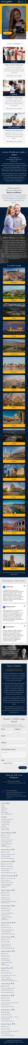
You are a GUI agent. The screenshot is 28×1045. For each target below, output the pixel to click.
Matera (14, 390)
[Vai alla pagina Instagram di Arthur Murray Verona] (13, 1010)
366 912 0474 (5, 925)
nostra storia (15, 572)
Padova (14, 461)
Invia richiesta (23, 767)
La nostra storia (5, 822)
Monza (14, 443)
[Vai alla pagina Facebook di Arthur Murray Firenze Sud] (14, 876)
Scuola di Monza (5, 937)
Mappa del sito (5, 829)
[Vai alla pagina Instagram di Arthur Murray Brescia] (13, 849)
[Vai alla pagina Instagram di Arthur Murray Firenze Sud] (16, 876)
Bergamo (14, 282)
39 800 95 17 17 (6, 835)
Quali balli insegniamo (7, 819)
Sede (2, 760)
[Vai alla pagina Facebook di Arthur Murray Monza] (11, 937)
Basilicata (14, 901)
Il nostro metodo (5, 821)
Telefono (4, 742)
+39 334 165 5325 (6, 1014)
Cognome (18, 729)
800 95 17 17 (5, 953)
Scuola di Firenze (6, 861)
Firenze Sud (14, 354)
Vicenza (14, 551)
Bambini (3, 810)
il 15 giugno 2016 (9, 607)
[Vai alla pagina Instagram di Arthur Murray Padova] (14, 951)
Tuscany (3, 885)
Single (14, 62)
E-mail (3, 736)
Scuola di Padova (6, 951)
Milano (14, 407)
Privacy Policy (5, 828)
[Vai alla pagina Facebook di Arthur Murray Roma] (11, 983)
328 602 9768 (5, 892)
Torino (14, 515)
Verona (14, 533)
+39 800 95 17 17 (6, 908)
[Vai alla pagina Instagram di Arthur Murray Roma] (13, 983)
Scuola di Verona (6, 1009)
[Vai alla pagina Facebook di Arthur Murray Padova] (12, 951)
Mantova (14, 372)
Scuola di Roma (5, 983)
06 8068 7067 (6, 986)
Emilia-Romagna (5, 980)
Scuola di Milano (6, 906)
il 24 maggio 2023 (9, 587)
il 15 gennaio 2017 (9, 627)
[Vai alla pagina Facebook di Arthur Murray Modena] (12, 922)
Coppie (14, 95)
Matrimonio (14, 127)
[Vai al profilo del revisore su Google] (4, 587)
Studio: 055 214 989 (7, 864)
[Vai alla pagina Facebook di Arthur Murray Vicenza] (12, 1024)
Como (14, 318)
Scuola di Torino (5, 995)
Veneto (2, 963)
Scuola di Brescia (6, 849)
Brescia (14, 300)
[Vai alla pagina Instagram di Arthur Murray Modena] (14, 922)
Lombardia (3, 845)
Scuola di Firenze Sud (7, 875)
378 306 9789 (6, 837)
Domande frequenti (6, 814)
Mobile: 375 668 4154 (7, 866)
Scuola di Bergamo (6, 832)
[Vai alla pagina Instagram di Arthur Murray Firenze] (14, 861)
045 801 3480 (5, 1012)
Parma (14, 479)
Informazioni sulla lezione (14, 75)
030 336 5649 (5, 852)
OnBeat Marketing (20, 1042)
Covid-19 (3, 826)
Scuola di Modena (6, 922)
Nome (3, 729)
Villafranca (14, 568)
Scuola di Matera (6, 890)
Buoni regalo (4, 812)
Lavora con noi (5, 824)
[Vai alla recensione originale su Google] (24, 586)
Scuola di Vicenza (6, 1024)
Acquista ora (7, 33)
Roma (14, 497)
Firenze (14, 336)
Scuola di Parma (5, 968)
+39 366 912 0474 (7, 927)
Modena (14, 425)
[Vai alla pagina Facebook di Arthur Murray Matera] (12, 890)
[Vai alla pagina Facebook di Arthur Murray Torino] (11, 995)
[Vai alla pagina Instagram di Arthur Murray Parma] (11, 968)
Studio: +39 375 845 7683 (8, 878)
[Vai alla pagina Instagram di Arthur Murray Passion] (15, 832)
